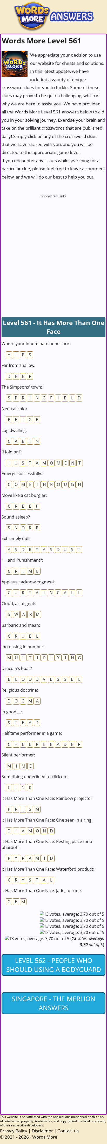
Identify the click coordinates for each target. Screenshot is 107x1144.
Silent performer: (18, 755)
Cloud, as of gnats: (19, 603)
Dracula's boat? (17, 668)
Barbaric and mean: (21, 625)
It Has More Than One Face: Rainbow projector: (47, 798)
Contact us (68, 1131)
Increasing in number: (23, 647)
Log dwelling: (14, 430)
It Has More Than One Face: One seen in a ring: (47, 820)
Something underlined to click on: (34, 776)
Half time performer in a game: (32, 733)
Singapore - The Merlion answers (53, 1003)
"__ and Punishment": (22, 560)
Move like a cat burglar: (24, 495)
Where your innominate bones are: (36, 343)
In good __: (12, 712)
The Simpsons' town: (22, 387)
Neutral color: (15, 409)
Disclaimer (42, 1131)
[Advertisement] (53, 253)
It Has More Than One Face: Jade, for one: (42, 890)
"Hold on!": (12, 452)
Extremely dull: (16, 538)
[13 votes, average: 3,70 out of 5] (72, 914)
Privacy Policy (13, 1131)
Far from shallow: (18, 365)
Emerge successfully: (22, 473)
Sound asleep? (16, 517)
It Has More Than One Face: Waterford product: (48, 869)
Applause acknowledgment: (28, 582)
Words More (44, 1137)
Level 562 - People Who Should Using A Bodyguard (53, 965)
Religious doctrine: (20, 690)
